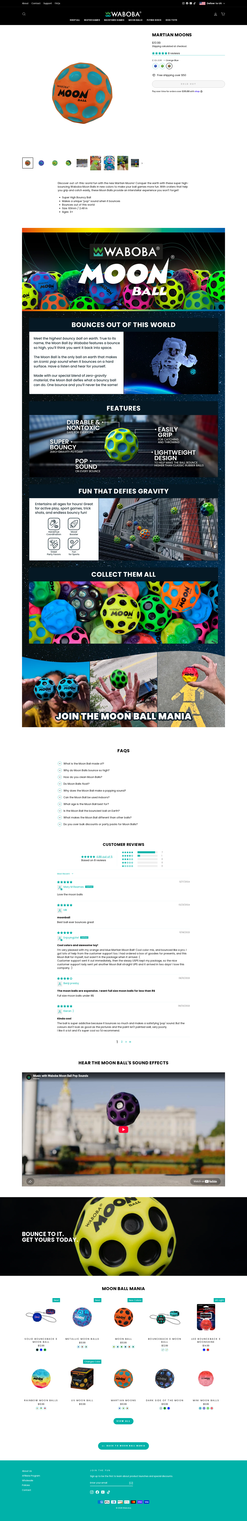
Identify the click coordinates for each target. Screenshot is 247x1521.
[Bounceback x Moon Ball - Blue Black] (162, 1349)
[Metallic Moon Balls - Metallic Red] (82, 1346)
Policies (26, 1485)
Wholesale (27, 1480)
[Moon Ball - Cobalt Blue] (125, 1346)
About (25, 3)
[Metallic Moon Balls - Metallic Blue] (78, 1346)
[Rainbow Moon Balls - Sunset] (45, 1408)
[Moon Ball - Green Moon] (121, 1346)
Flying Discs (154, 20)
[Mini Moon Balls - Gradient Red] (211, 1408)
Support (47, 3)
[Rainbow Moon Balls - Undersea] (41, 1408)
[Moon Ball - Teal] (133, 1346)
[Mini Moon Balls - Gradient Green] (208, 1408)
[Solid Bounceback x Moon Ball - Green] (45, 1349)
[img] (64, 882)
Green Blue (162, 66)
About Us (27, 1471)
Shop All (75, 20)
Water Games (92, 20)
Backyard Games (114, 20)
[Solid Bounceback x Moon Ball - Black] (37, 1349)
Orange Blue (169, 66)
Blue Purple (155, 66)
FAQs (57, 3)
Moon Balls (136, 20)
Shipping (156, 46)
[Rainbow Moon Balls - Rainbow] (37, 1408)
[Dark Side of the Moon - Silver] (161, 1408)
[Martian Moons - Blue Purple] (119, 1408)
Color (165, 60)
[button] (160, 53)
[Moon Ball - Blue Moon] (117, 1346)
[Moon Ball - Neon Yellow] (113, 1346)
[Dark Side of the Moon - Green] (164, 1408)
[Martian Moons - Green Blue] (123, 1408)
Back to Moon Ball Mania (125, 1446)
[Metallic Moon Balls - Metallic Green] (86, 1346)
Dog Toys (171, 20)
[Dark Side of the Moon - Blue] (168, 1408)
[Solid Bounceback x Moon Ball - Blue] (41, 1349)
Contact (36, 3)
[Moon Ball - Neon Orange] (129, 1346)
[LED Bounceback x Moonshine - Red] (208, 1349)
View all (123, 1421)
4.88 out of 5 (104, 856)
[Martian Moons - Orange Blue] (127, 1408)
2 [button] (122, 1041)
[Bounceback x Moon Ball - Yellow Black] (166, 1349)
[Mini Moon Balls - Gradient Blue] (200, 1408)
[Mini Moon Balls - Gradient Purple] (204, 1408)
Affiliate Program (31, 1475)
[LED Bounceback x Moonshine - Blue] (204, 1349)
